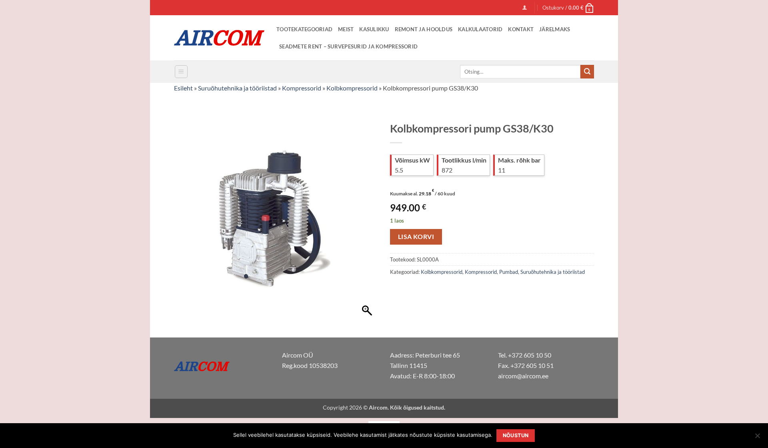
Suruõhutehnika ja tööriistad (237, 88)
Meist (346, 29)
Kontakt (521, 29)
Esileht (183, 88)
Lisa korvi (416, 236)
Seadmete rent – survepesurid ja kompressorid (348, 46)
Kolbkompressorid (352, 88)
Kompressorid (301, 88)
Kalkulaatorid (480, 29)
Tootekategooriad (304, 29)
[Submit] (587, 71)
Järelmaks (554, 29)
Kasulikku (374, 29)
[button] (524, 7)
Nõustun (516, 435)
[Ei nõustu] (757, 438)
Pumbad (508, 272)
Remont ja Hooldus (423, 29)
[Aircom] (219, 38)
